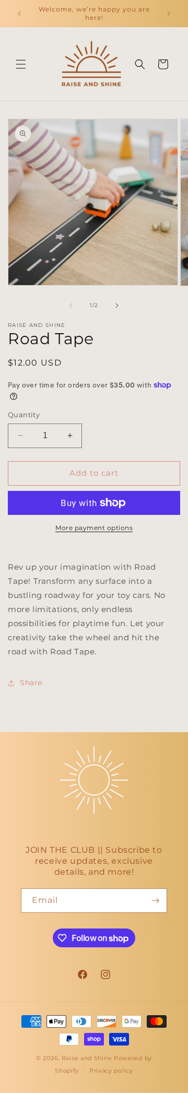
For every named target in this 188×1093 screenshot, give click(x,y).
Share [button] (31, 682)
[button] (20, 64)
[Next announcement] (168, 13)
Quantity (24, 414)
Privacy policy (111, 1070)
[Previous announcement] (19, 13)
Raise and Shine (87, 1058)
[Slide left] (71, 305)
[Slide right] (116, 305)
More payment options (94, 528)
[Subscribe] (155, 900)
